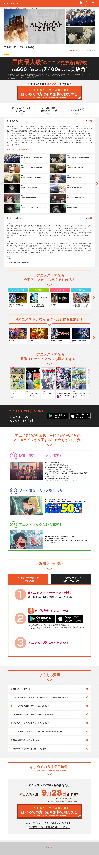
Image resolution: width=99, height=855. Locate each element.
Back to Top (49, 848)
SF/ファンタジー (12, 149)
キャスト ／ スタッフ (14, 218)
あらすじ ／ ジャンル (14, 121)
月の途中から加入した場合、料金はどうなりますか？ (34, 714)
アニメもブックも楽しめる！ (21, 109)
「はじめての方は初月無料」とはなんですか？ (31, 706)
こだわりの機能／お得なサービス (49, 109)
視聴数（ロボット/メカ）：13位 (76, 50)
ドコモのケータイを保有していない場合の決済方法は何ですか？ (38, 732)
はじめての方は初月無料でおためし (49, 94)
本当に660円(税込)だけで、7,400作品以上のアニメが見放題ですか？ (40, 697)
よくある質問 (77, 109)
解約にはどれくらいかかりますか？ (27, 740)
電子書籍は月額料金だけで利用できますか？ (30, 749)
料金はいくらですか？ (22, 689)
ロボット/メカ (23, 149)
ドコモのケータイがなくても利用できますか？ (31, 723)
